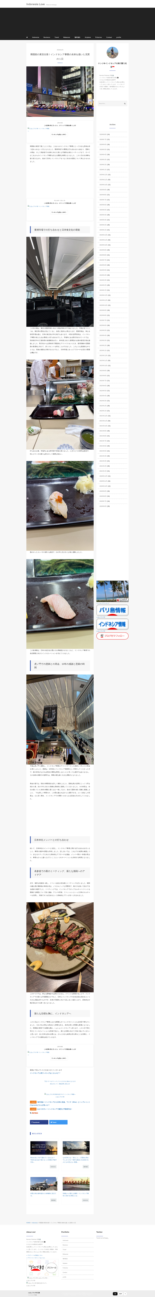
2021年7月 (103, 441)
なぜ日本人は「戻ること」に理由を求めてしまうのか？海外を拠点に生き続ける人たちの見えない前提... (76, 1160)
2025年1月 (103, 230)
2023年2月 (103, 345)
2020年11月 (103, 481)
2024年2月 (103, 285)
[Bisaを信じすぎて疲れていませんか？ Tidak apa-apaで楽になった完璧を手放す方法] (43, 1148)
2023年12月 (103, 295)
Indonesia (35, 37)
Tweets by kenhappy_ (102, 1238)
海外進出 (77, 37)
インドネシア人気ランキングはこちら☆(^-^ (45, 1073)
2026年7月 (103, 139)
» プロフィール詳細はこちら (34, 1255)
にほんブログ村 (60, 1097)
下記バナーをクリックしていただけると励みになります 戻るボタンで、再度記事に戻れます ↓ (60, 1084)
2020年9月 (103, 491)
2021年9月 (103, 431)
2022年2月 (103, 406)
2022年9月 (103, 370)
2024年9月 (103, 250)
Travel (57, 37)
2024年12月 (103, 235)
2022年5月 (103, 391)
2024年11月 (103, 240)
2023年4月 (103, 335)
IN (115, 1293)
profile (118, 37)
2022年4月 (103, 396)
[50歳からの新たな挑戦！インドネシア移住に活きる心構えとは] (76, 1184)
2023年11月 (103, 300)
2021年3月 (103, 461)
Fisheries (98, 37)
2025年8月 (103, 195)
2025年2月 (103, 225)
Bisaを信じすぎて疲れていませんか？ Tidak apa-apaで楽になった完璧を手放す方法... (43, 1160)
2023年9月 (103, 310)
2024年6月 (103, 265)
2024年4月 (103, 275)
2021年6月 (103, 446)
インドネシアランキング (102, 603)
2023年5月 (103, 330)
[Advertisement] (77, 21)
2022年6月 (103, 386)
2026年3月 (103, 159)
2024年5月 (103, 270)
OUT (120, 1293)
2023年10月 (103, 305)
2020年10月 (103, 486)
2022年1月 (103, 411)
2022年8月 (103, 375)
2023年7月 (103, 320)
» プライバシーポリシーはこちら (35, 1258)
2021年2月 (103, 466)
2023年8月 (103, 315)
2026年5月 (103, 149)
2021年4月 (103, 456)
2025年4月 (103, 215)
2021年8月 (103, 436)
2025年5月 (103, 210)
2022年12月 (103, 355)
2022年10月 (103, 365)
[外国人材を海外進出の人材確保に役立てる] (43, 1184)
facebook (36, 1122)
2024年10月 (103, 245)
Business (47, 37)
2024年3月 (103, 280)
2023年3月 (103, 340)
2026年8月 (103, 134)
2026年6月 (103, 144)
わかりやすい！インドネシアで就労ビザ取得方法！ (54, 1109)
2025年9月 (103, 190)
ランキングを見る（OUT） (59, 134)
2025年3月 (103, 220)
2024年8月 (103, 255)
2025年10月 (103, 185)
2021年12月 (103, 416)
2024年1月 (103, 290)
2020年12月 (103, 476)
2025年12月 (103, 174)
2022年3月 (103, 401)
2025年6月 (103, 205)
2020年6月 (103, 506)
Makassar (66, 37)
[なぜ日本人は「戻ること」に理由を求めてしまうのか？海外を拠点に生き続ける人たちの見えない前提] (76, 1148)
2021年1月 (103, 471)
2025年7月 (103, 200)
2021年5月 (103, 451)
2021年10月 (103, 426)
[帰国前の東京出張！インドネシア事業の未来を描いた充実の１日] (60, 91)
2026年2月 (103, 164)
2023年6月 (103, 325)
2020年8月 (103, 496)
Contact (109, 37)
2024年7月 (103, 260)
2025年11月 (103, 180)
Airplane (88, 37)
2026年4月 (103, 154)
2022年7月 (103, 380)
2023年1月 (103, 350)
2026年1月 (103, 169)
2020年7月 (103, 501)
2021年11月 (103, 421)
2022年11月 (103, 360)
